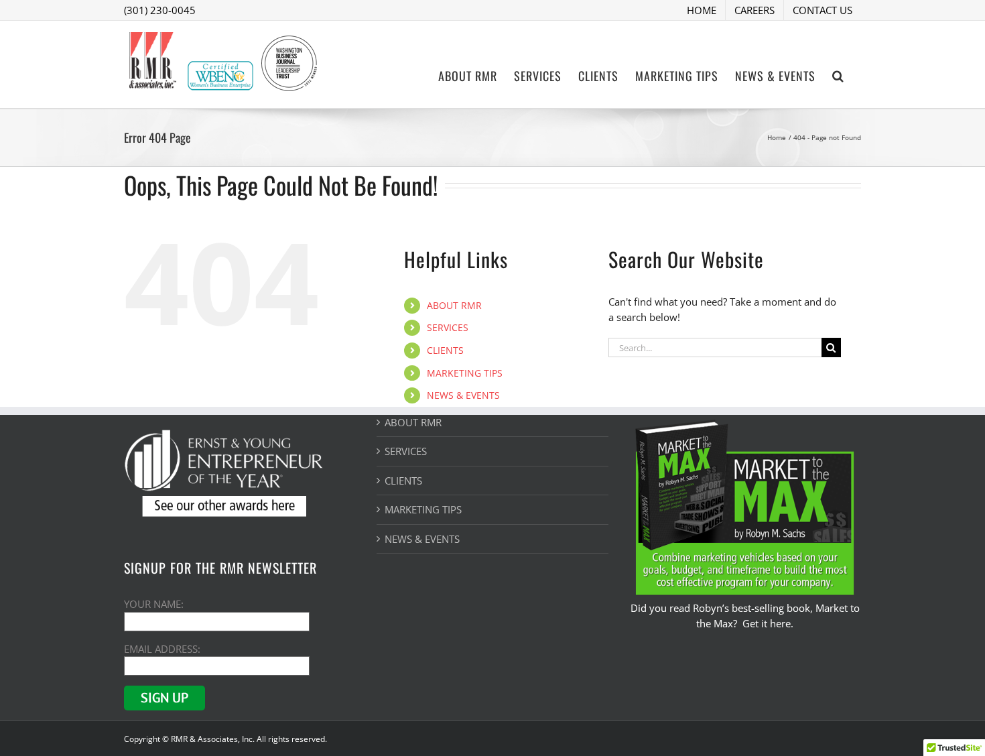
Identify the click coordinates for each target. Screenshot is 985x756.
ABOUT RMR (454, 305)
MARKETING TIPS (465, 373)
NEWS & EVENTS (463, 395)
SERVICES (447, 327)
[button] (838, 74)
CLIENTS (445, 350)
